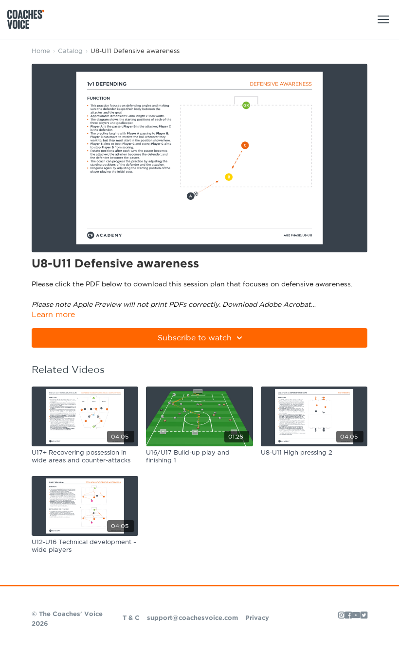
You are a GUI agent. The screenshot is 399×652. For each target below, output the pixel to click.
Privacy (257, 618)
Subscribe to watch (195, 338)
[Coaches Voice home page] (29, 19)
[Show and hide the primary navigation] (383, 19)
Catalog (70, 51)
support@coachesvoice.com (192, 618)
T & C (131, 618)
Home (41, 51)
